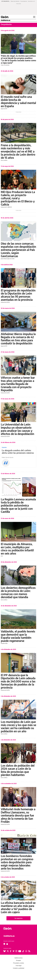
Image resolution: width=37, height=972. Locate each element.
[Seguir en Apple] (7, 944)
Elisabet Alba (4, 643)
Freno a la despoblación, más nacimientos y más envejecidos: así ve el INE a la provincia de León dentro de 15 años (18, 151)
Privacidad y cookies (18, 963)
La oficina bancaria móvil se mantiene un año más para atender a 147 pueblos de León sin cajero (18, 907)
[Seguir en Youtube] (19, 951)
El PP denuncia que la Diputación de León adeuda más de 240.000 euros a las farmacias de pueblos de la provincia (18, 681)
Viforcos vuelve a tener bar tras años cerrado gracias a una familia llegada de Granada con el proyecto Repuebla (18, 384)
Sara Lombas (4, 160)
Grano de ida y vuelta (31, 1)
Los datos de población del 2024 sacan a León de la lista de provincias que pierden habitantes (17, 770)
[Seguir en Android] (4, 944)
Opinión (4, 447)
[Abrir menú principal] (34, 17)
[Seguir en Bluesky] (4, 951)
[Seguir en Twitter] (8, 951)
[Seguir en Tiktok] (23, 951)
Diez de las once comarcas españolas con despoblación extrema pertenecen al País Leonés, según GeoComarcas (18, 250)
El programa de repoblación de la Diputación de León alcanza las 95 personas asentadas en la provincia (18, 295)
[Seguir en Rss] (29, 951)
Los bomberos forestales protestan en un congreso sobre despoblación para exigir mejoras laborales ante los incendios (17, 862)
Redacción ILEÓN (5, 302)
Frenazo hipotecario (23, 1)
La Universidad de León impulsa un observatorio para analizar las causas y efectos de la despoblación (17, 429)
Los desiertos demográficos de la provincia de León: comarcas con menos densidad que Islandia (18, 592)
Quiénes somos (18, 958)
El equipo (18, 960)
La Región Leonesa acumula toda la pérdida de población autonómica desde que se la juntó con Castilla (18, 505)
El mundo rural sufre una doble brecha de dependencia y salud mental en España (18, 101)
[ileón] (12, 928)
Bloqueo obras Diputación (15, 1)
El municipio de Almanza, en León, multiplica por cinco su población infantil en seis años (17, 548)
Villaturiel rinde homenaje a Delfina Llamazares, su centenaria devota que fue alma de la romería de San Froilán (18, 815)
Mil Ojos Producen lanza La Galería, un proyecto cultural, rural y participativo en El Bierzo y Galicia (18, 198)
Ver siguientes (19, 918)
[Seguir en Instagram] (16, 951)
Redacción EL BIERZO (6, 207)
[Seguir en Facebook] (10, 951)
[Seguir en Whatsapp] (26, 951)
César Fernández (5, 65)
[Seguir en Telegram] (13, 951)
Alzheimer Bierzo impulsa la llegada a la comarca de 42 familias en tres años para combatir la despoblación (18, 338)
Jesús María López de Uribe (7, 258)
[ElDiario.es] (12, 936)
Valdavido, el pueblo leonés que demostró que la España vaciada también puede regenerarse (18, 636)
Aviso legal (18, 965)
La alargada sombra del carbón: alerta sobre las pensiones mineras (18, 451)
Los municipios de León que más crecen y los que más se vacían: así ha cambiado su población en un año (18, 726)
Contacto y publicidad (18, 968)
